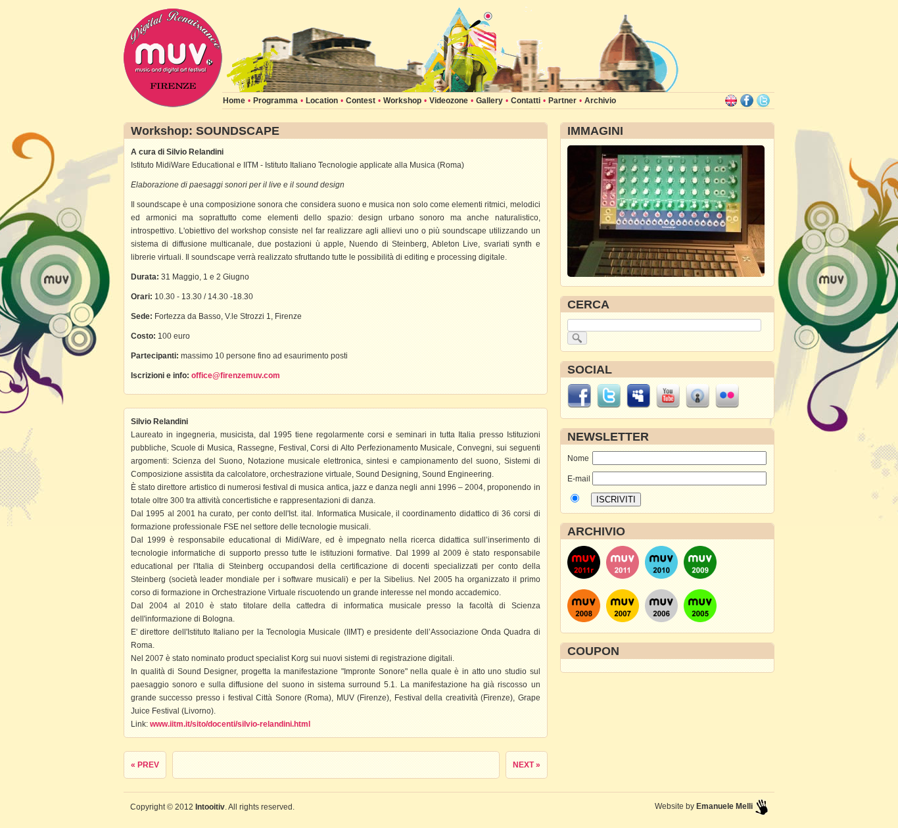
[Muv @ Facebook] (747, 100)
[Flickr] (727, 405)
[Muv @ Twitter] (763, 100)
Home (234, 100)
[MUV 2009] (700, 576)
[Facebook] (579, 405)
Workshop (402, 100)
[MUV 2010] (661, 576)
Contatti (525, 100)
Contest (360, 100)
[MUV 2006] (661, 619)
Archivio (600, 100)
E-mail (578, 478)
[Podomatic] (697, 405)
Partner (562, 100)
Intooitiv (210, 807)
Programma (275, 100)
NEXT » (526, 764)
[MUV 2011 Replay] (583, 576)
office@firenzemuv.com (235, 375)
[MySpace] (638, 405)
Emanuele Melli (724, 806)
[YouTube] (668, 405)
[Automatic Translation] (731, 100)
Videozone (448, 100)
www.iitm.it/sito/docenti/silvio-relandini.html (230, 724)
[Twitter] (609, 405)
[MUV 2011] (622, 576)
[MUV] (173, 104)
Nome (578, 458)
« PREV (145, 764)
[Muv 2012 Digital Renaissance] (452, 89)
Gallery (489, 100)
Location (322, 100)
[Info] (761, 806)
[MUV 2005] (700, 619)
